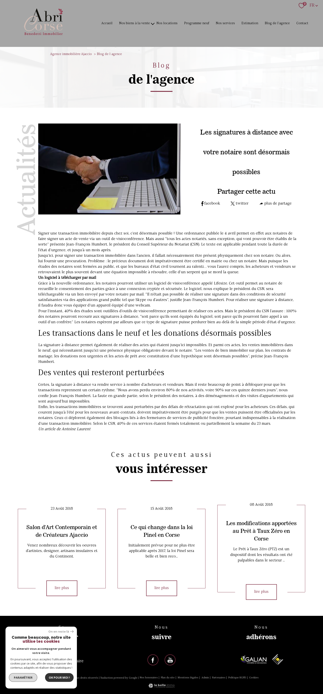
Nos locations (167, 23)
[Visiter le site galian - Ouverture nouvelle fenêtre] (253, 659)
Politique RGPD (237, 677)
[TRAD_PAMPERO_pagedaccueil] (43, 35)
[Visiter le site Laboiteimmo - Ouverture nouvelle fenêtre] (161, 687)
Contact (302, 23)
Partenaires (218, 677)
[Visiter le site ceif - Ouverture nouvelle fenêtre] (277, 659)
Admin (205, 677)
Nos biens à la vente (134, 23)
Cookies (254, 677)
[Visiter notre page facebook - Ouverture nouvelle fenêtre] (152, 659)
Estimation (249, 23)
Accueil (107, 23)
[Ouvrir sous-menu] (152, 23)
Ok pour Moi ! (59, 677)
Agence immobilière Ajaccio (71, 54)
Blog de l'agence (277, 23)
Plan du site (168, 677)
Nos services (225, 23)
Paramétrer (23, 677)
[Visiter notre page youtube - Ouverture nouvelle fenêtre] (170, 659)
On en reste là (58, 631)
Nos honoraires (149, 677)
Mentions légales (188, 677)
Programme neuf (196, 23)
